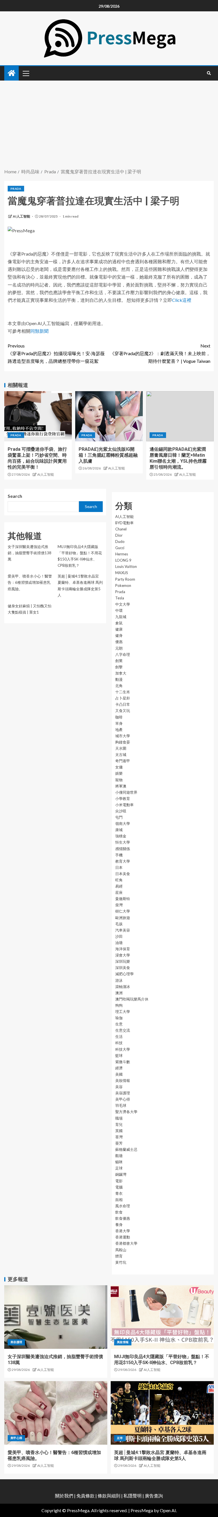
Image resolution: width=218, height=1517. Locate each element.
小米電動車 (124, 804)
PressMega (142, 1510)
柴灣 (119, 905)
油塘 (119, 942)
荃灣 (119, 1137)
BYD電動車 (124, 523)
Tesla (119, 598)
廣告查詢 (154, 1495)
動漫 (119, 679)
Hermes (121, 554)
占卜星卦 (122, 698)
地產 (119, 729)
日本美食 (122, 873)
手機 (119, 855)
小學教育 (122, 798)
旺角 (119, 880)
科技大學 (122, 1049)
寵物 (119, 780)
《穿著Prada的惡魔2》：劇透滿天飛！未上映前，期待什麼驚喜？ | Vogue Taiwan (160, 353)
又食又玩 (122, 710)
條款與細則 (109, 1495)
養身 (119, 1224)
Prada (16, 188)
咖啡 (119, 717)
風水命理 (122, 1206)
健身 (119, 635)
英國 (119, 1130)
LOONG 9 (123, 560)
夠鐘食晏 (122, 742)
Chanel (121, 529)
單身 (119, 723)
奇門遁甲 (122, 760)
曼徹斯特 (122, 898)
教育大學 (122, 861)
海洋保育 (122, 949)
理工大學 (122, 1011)
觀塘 (119, 1155)
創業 (119, 660)
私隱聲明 (132, 1495)
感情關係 (122, 848)
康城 (119, 829)
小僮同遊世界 (126, 792)
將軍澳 (120, 786)
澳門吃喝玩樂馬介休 (131, 999)
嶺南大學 (122, 823)
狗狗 (119, 1005)
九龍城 (120, 616)
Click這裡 (181, 300)
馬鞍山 (120, 1250)
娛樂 (119, 773)
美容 (119, 1086)
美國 (119, 1074)
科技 (119, 1042)
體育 (119, 1256)
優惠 (119, 641)
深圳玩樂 (122, 961)
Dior (119, 535)
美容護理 (122, 1093)
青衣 (119, 1193)
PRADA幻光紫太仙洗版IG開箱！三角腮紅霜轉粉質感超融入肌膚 (108, 455)
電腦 (119, 1187)
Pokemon (123, 585)
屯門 (119, 817)
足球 (119, 1168)
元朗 (119, 648)
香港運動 (122, 1237)
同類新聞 (39, 331)
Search (15, 496)
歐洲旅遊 (122, 917)
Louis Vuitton (126, 566)
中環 (119, 610)
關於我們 (64, 1495)
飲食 (119, 1212)
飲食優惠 (122, 1218)
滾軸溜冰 (122, 986)
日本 (119, 867)
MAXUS (121, 572)
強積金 (120, 836)
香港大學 (122, 1231)
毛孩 (119, 924)
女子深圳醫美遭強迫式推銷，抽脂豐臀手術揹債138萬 (29, 552)
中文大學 (122, 604)
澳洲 (119, 993)
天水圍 (120, 748)
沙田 (119, 936)
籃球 (119, 1055)
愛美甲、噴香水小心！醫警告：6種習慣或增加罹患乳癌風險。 (30, 582)
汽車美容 (122, 930)
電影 (119, 1181)
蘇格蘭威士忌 (126, 1149)
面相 (119, 1199)
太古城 (120, 754)
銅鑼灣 (120, 1174)
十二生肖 (122, 692)
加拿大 (120, 673)
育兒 (119, 1124)
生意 (119, 1024)
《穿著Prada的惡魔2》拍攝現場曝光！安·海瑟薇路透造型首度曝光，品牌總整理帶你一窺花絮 (56, 353)
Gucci (119, 547)
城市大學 (122, 736)
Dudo (120, 541)
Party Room (125, 579)
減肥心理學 (124, 974)
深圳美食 (122, 967)
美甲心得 (122, 1099)
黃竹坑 (120, 1262)
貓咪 (119, 1162)
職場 (119, 1118)
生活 (119, 1036)
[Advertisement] (109, 125)
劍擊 (119, 667)
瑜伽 (119, 1017)
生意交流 (122, 1030)
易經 (119, 886)
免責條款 (85, 1495)
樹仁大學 (122, 911)
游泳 (119, 980)
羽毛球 (120, 1105)
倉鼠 (119, 623)
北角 (119, 685)
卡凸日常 (122, 704)
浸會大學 (122, 955)
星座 (119, 892)
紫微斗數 (122, 1061)
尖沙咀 (120, 811)
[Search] (208, 73)
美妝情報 (122, 1080)
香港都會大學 (126, 1243)
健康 (119, 629)
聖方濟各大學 (126, 1111)
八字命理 (122, 654)
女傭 (119, 767)
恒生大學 (122, 842)
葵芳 (119, 1143)
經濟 (119, 1068)
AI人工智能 (22, 216)
